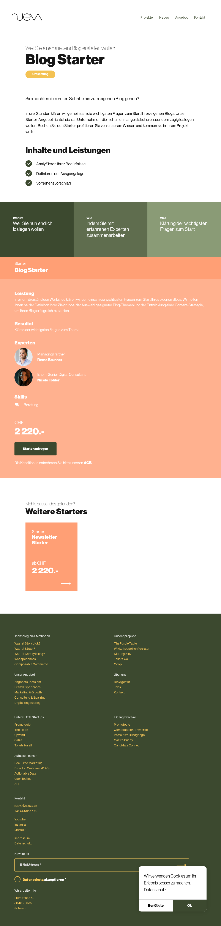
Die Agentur (122, 682)
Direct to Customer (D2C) (32, 768)
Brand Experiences (27, 687)
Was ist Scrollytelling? (29, 654)
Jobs (117, 687)
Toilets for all (23, 745)
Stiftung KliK (122, 654)
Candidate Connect (127, 745)
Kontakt (199, 17)
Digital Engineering (27, 702)
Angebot (181, 17)
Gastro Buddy (123, 740)
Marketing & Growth (28, 692)
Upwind (19, 735)
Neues (164, 17)
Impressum (22, 838)
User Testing (23, 778)
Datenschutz (155, 889)
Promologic (22, 724)
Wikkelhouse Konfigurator (132, 648)
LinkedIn (20, 829)
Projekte (146, 17)
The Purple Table (125, 643)
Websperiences (25, 659)
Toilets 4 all (121, 659)
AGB (88, 463)
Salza (18, 740)
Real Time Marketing (28, 763)
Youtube (20, 819)
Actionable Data (25, 773)
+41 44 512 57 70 (25, 811)
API (16, 784)
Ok (189, 905)
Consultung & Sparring (30, 697)
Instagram (21, 824)
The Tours (21, 729)
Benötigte (156, 905)
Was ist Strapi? (24, 648)
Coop (118, 664)
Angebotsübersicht (27, 682)
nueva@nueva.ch (25, 805)
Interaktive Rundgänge (129, 735)
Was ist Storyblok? (27, 643)
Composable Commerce (31, 664)
